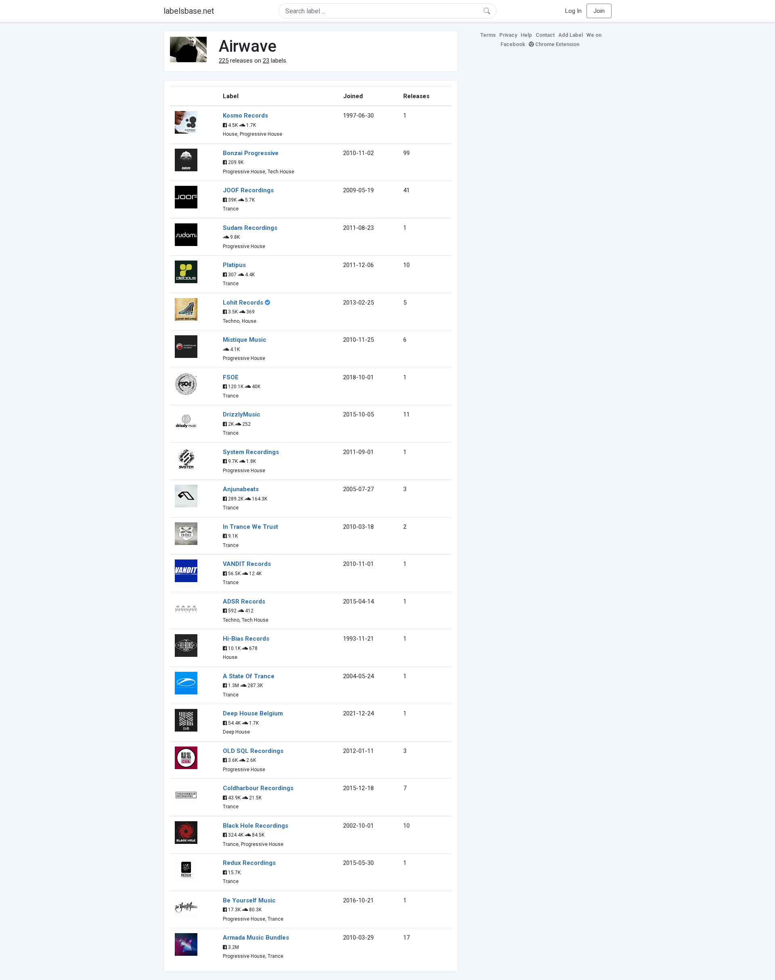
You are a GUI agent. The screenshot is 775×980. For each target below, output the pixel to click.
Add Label (570, 35)
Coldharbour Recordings (258, 788)
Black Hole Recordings (255, 825)
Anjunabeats (241, 489)
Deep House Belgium (253, 713)
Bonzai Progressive (251, 153)
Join (599, 11)
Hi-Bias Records (246, 638)
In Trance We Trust (250, 526)
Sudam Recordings (250, 227)
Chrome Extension (556, 44)
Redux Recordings (249, 862)
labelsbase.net (188, 11)
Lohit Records (243, 302)
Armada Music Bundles (256, 937)
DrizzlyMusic (241, 414)
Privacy (508, 35)
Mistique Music (244, 339)
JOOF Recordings (248, 190)
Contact (545, 35)
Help (526, 35)
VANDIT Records (247, 564)
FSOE (231, 377)
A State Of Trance (248, 676)
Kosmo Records (245, 115)
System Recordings (251, 452)
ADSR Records (244, 601)
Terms (488, 35)
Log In (573, 11)
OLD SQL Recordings (253, 751)
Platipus (234, 265)
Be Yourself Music (249, 900)
